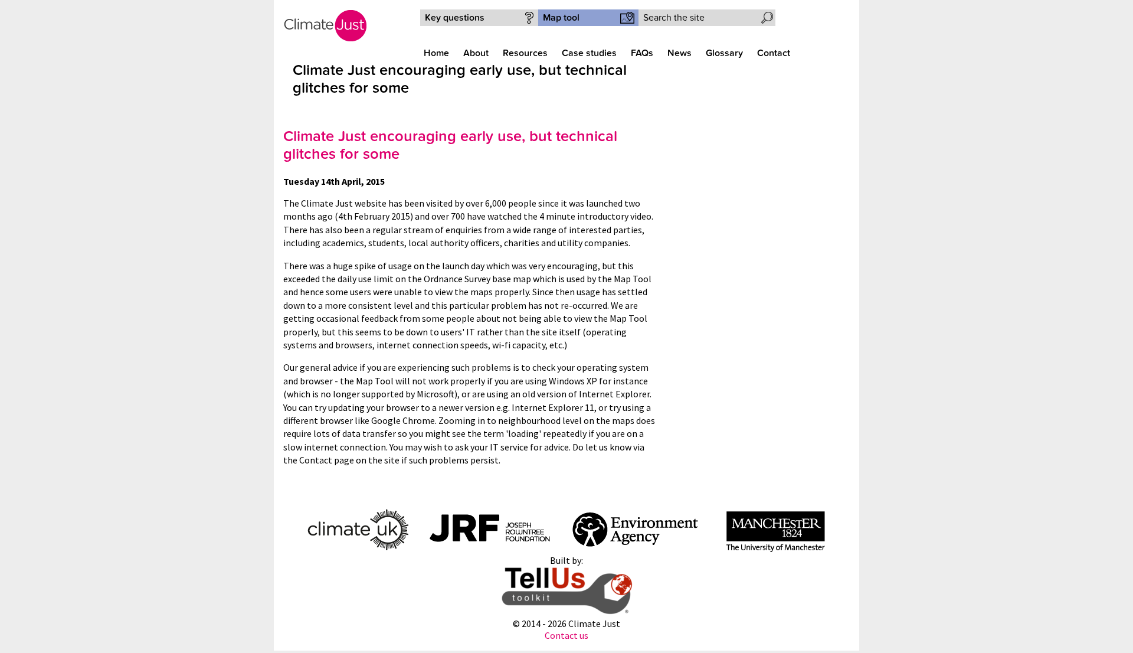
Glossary (724, 53)
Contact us (566, 635)
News (679, 53)
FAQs (642, 53)
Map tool (561, 18)
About (476, 53)
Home (436, 53)
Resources (525, 53)
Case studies (589, 53)
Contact (773, 53)
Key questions (454, 18)
